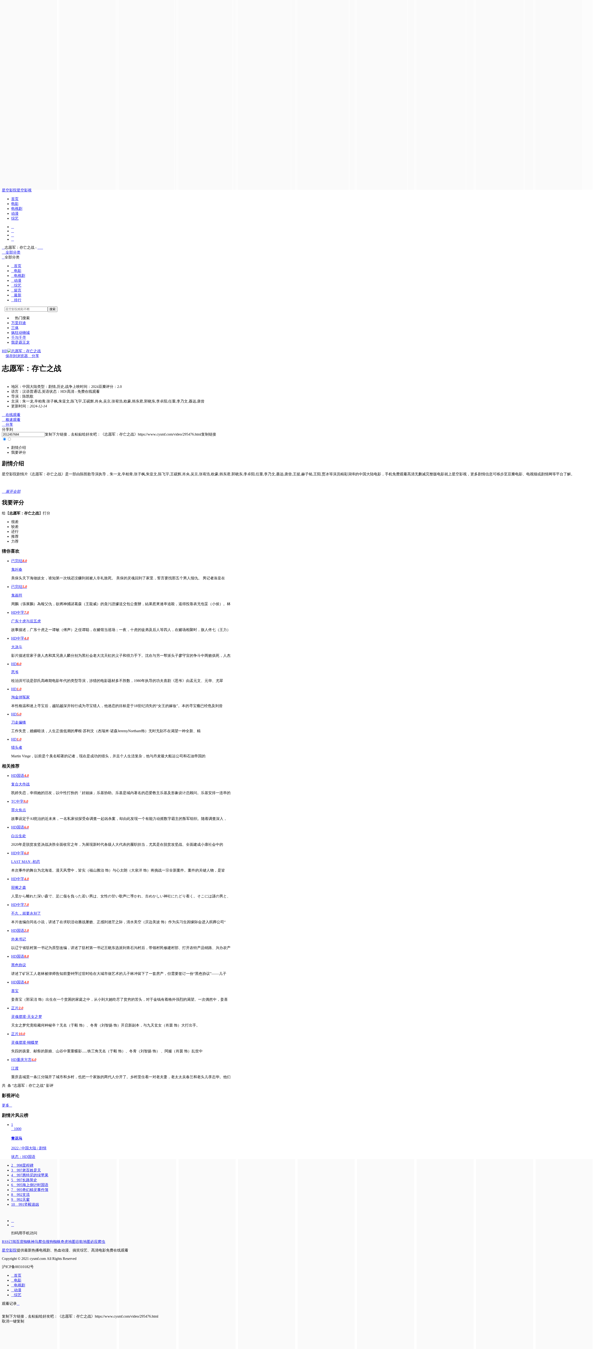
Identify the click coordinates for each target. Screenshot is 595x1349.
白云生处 (18, 836)
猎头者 (16, 747)
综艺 (15, 218)
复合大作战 (20, 784)
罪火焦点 (18, 810)
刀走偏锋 (18, 722)
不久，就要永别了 (26, 913)
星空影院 (9, 190)
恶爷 (15, 672)
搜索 (53, 309)
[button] (18, 448)
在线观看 (11, 415)
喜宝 (15, 991)
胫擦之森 (18, 887)
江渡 (15, 1068)
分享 (33, 356)
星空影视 (24, 190)
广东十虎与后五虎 (26, 621)
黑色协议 (18, 965)
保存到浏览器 (17, 356)
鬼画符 (16, 595)
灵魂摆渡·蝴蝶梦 (24, 1042)
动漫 (15, 213)
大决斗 (16, 647)
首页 (15, 199)
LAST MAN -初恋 (25, 862)
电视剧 (16, 209)
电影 (15, 204)
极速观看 (11, 420)
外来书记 (18, 939)
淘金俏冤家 (20, 697)
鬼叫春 (16, 569)
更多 (7, 1105)
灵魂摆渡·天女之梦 (26, 1017)
